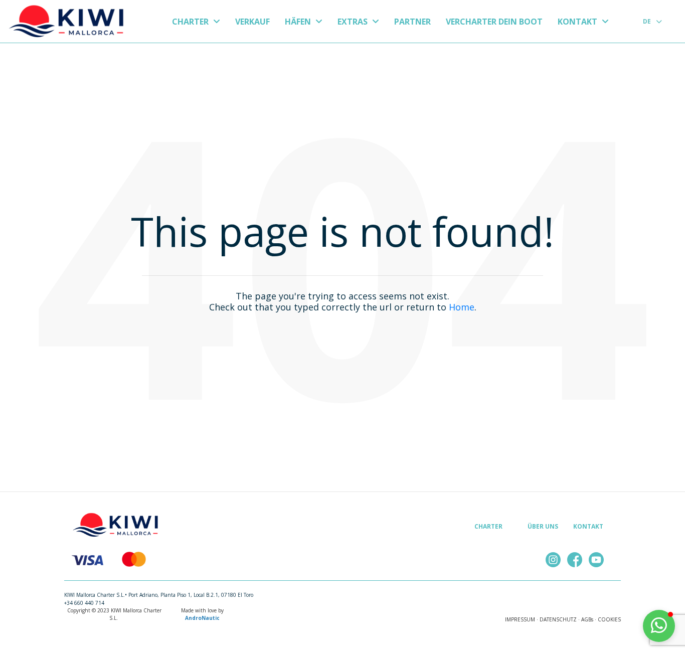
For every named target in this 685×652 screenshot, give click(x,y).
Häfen (299, 21)
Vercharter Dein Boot (494, 21)
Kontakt (578, 21)
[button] (659, 626)
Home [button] (461, 307)
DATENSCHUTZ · (560, 619)
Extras (353, 21)
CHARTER (191, 21)
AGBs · (588, 619)
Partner (412, 21)
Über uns (543, 526)
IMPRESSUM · (521, 619)
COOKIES (609, 619)
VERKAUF (252, 21)
